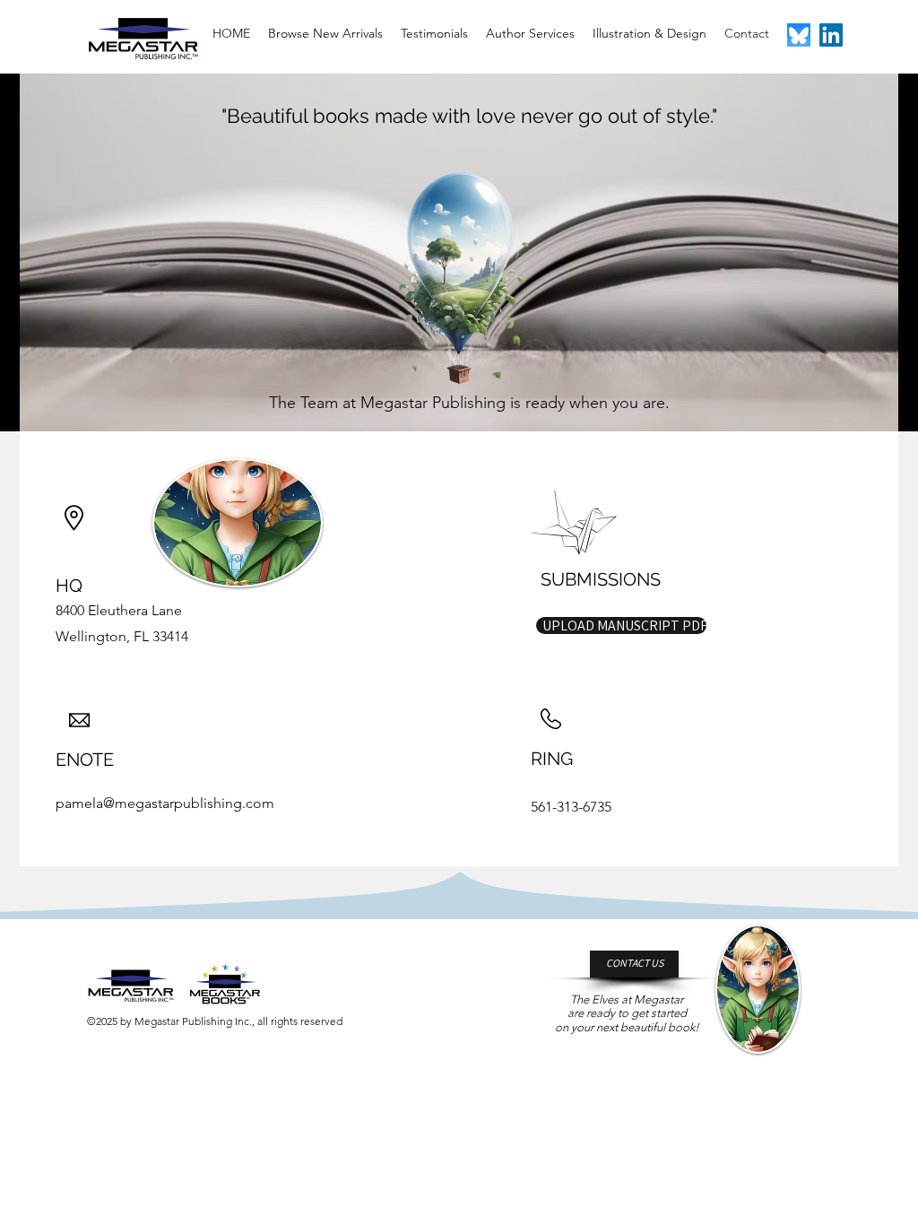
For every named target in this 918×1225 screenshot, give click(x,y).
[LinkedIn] (831, 35)
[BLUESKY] (798, 35)
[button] (621, 625)
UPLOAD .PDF (622, 598)
